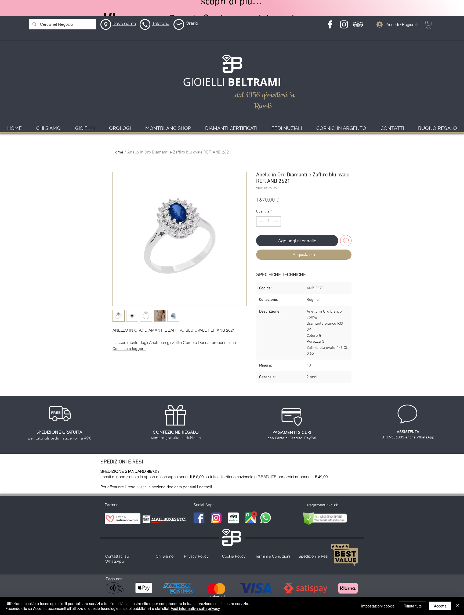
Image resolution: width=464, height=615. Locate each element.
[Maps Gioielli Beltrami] (250, 518)
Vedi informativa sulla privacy (195, 608)
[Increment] (276, 221)
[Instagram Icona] (344, 24)
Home (118, 152)
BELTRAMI (254, 81)
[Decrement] (260, 221)
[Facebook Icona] (330, 24)
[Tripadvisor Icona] (358, 24)
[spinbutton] (268, 221)
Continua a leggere (129, 348)
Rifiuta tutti (413, 606)
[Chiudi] (457, 606)
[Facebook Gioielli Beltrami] (199, 518)
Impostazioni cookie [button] (378, 606)
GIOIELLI (205, 82)
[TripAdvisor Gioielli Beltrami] (233, 518)
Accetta (440, 606)
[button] (428, 24)
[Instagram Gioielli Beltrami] (216, 518)
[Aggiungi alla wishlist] (345, 240)
